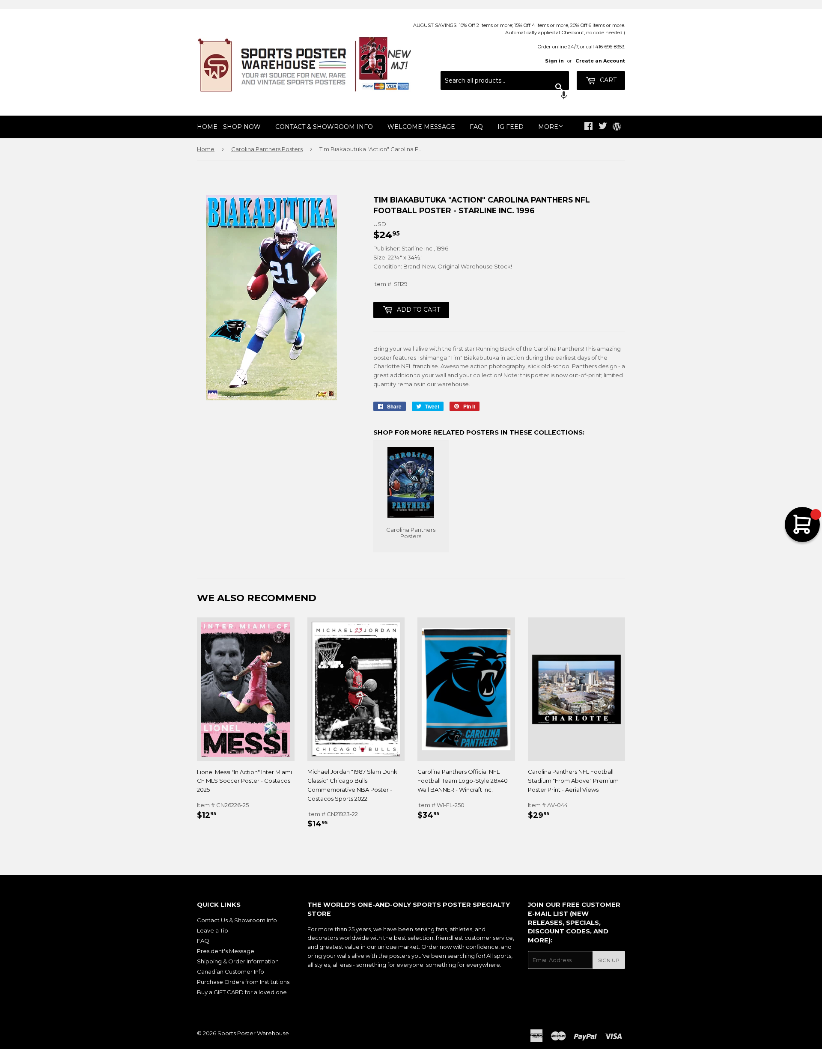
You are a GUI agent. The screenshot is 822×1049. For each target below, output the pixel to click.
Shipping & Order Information (238, 961)
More (548, 127)
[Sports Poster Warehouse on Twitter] (603, 127)
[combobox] (505, 80)
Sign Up (608, 960)
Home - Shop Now (229, 127)
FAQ (476, 127)
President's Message (225, 951)
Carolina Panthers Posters (267, 149)
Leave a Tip (212, 930)
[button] (505, 96)
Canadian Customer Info (230, 971)
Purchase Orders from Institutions (243, 981)
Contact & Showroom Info (324, 127)
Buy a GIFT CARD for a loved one (242, 992)
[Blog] (617, 127)
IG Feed (510, 127)
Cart (607, 80)
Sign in (554, 61)
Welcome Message (421, 127)
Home (205, 149)
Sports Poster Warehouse (253, 1033)
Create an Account (600, 61)
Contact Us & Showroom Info (237, 920)
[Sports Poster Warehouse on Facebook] (588, 127)
